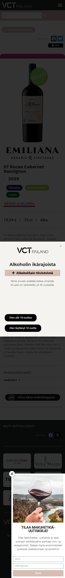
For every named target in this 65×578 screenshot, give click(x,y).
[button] (60, 246)
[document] (32, 289)
